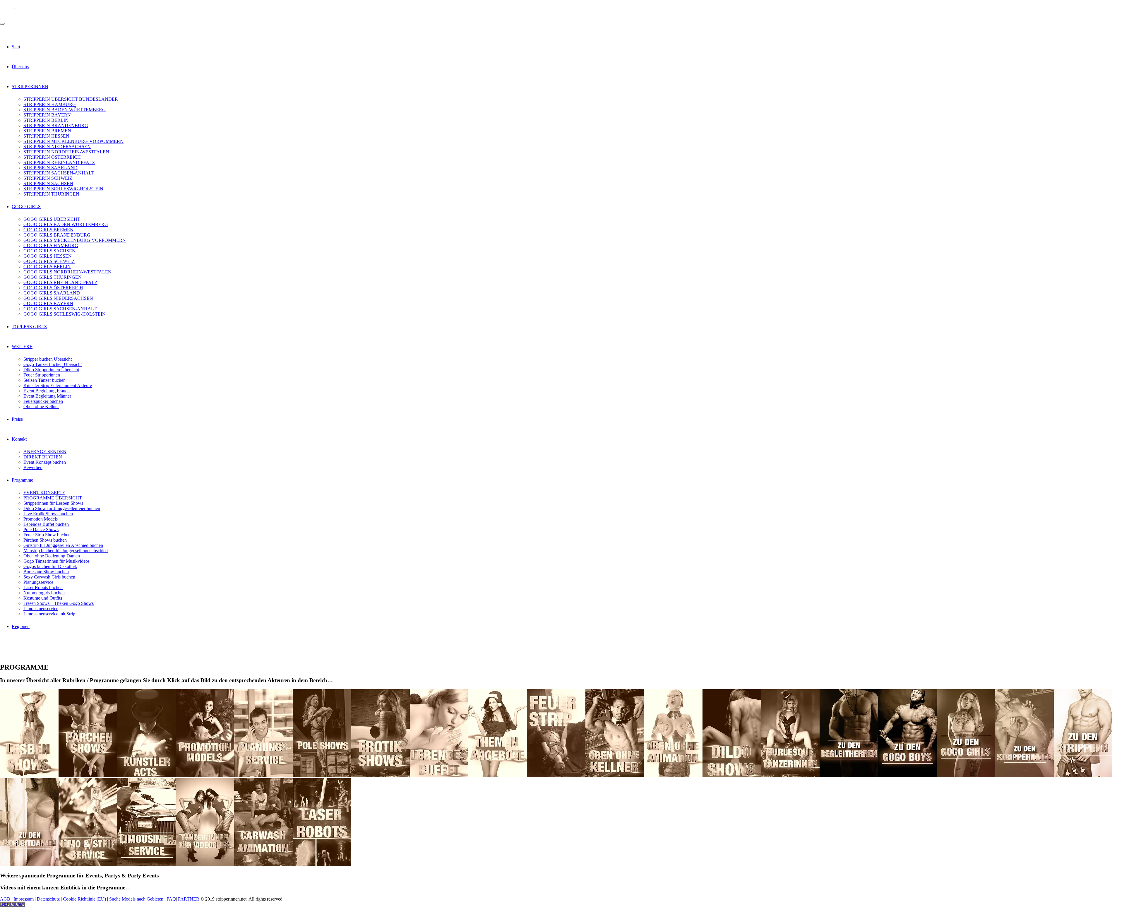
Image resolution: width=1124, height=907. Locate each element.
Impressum (23, 898)
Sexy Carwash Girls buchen (49, 576)
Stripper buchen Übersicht (47, 359)
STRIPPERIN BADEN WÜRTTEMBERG (64, 109)
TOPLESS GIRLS (29, 326)
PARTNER (188, 898)
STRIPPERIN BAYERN (47, 114)
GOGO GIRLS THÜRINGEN (52, 277)
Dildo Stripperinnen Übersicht (51, 369)
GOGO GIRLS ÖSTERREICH (53, 287)
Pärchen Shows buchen (45, 540)
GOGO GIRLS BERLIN (47, 266)
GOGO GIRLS (26, 206)
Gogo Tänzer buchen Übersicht (52, 364)
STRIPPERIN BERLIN (45, 120)
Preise (17, 419)
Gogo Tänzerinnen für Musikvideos (56, 561)
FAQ (171, 898)
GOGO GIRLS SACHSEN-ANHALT (60, 308)
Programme (22, 480)
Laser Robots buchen (43, 587)
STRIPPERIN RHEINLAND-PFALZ (59, 162)
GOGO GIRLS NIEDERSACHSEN (58, 298)
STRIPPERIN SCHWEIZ (47, 178)
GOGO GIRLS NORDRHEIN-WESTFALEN (67, 271)
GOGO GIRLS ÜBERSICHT (51, 219)
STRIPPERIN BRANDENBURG (55, 125)
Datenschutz (48, 898)
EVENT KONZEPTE (44, 492)
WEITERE (22, 346)
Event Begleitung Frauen (46, 390)
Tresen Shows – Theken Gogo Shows (58, 603)
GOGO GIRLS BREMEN (48, 229)
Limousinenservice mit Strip (49, 613)
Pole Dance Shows (41, 529)
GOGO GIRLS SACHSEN (49, 250)
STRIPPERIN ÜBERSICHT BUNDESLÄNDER (70, 99)
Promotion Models (40, 518)
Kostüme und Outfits (42, 597)
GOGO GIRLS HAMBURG (50, 245)
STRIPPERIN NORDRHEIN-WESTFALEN (66, 151)
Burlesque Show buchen (46, 571)
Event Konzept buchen (44, 462)
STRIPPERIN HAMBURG (49, 104)
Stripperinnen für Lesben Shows (53, 503)
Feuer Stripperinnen (41, 374)
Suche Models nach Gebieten (136, 898)
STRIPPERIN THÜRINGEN (51, 193)
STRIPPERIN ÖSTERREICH (52, 157)
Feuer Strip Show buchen (47, 534)
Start (16, 46)
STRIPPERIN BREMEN (47, 130)
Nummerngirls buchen (44, 592)
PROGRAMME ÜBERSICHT (52, 497)
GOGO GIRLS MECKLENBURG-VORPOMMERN (74, 240)
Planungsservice (38, 582)
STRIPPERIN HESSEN (46, 136)
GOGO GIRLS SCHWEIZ (49, 261)
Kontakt (19, 439)
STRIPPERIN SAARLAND (50, 167)
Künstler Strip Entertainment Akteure (57, 385)
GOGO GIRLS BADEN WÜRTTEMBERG (65, 224)
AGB (5, 898)
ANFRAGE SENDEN (44, 451)
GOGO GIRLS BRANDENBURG (56, 234)
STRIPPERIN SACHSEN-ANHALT (58, 172)
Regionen (21, 626)
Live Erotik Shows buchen (48, 513)
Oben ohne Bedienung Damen (51, 555)
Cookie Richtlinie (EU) (84, 898)
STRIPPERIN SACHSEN (48, 183)
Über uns (20, 66)
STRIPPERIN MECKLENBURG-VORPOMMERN (73, 141)
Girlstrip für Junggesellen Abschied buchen (63, 545)
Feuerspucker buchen (43, 401)
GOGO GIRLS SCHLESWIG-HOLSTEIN (64, 314)
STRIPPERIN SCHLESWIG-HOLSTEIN (63, 188)
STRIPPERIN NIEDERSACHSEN (57, 146)
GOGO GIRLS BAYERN (48, 303)
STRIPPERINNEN (30, 86)
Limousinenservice (40, 608)
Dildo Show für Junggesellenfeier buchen (61, 508)
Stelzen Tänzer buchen (44, 380)
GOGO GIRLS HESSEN (47, 256)
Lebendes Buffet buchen (46, 524)
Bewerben (32, 467)
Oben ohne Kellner (41, 406)
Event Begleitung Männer (47, 395)
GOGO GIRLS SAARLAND (51, 292)
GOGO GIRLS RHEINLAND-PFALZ (60, 282)
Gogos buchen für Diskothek (50, 566)
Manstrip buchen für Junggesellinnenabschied (65, 550)
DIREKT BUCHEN (42, 456)
